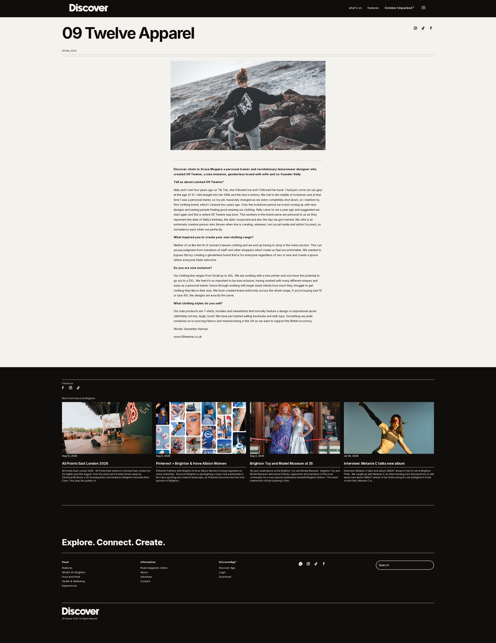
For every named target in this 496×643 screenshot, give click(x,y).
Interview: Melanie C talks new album (374, 463)
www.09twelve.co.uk (188, 336)
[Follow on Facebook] (431, 28)
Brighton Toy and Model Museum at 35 (281, 463)
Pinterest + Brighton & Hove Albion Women (191, 463)
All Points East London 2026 (85, 463)
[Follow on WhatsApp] (300, 564)
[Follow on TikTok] (423, 28)
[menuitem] (355, 7)
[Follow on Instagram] (415, 28)
